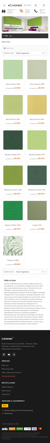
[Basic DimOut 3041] (13, 105)
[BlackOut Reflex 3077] (13, 140)
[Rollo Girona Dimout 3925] (37, 70)
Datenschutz (6, 391)
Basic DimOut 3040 (13, 84)
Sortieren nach (8, 53)
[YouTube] (9, 355)
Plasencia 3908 (13, 260)
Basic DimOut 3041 (13, 119)
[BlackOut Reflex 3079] (37, 140)
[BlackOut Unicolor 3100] (13, 176)
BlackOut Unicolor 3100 (13, 190)
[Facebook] (4, 355)
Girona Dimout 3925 (37, 84)
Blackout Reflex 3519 (13, 225)
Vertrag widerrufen (8, 376)
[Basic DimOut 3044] (37, 105)
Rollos (41, 321)
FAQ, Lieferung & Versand (11, 372)
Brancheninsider (8, 369)
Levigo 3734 (37, 225)
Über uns (5, 365)
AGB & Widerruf (7, 387)
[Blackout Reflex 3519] (13, 211)
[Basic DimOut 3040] (13, 70)
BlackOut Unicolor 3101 (37, 190)
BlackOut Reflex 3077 (13, 155)
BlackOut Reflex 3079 (37, 155)
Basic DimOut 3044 (37, 119)
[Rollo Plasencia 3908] (13, 246)
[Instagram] (14, 355)
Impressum (6, 394)
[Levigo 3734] (37, 211)
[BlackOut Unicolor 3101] (37, 176)
